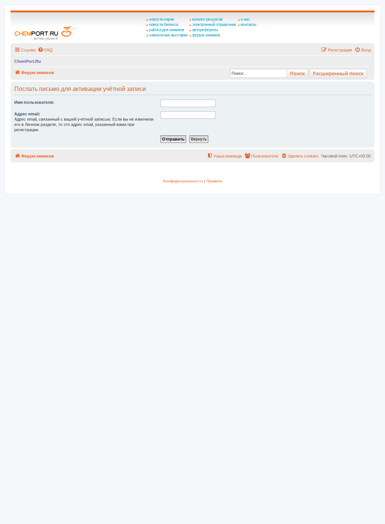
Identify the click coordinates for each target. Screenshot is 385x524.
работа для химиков (166, 29)
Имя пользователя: (34, 102)
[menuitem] (45, 50)
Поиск (297, 73)
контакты (248, 24)
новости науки (161, 19)
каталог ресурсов (207, 19)
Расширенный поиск (338, 73)
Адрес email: (27, 114)
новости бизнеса (163, 24)
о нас (245, 19)
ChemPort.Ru (27, 61)
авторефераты (205, 29)
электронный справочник (214, 24)
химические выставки (168, 35)
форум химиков (206, 35)
